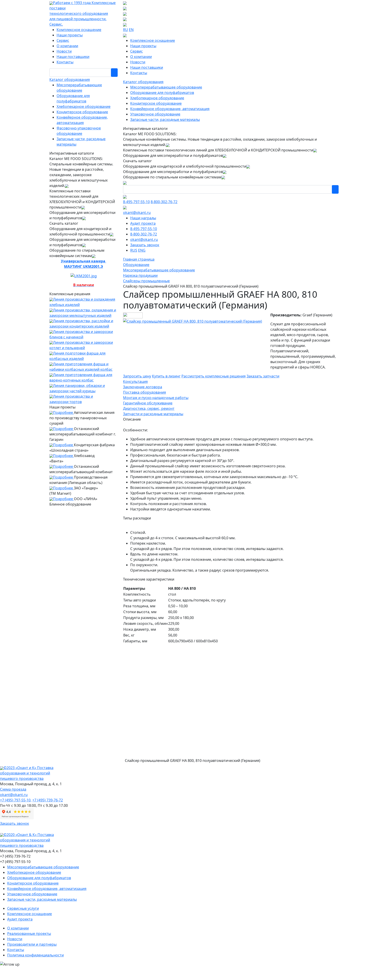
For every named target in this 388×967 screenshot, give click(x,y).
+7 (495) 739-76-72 (47, 800)
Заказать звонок (144, 244)
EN (131, 29)
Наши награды (143, 217)
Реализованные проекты (29, 933)
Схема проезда (13, 789)
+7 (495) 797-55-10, (15, 800)
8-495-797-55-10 (136, 201)
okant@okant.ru (137, 212)
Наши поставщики (73, 56)
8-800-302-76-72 (164, 201)
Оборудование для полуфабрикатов (162, 92)
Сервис (63, 40)
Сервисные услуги (23, 908)
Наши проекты (70, 35)
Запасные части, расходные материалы (165, 119)
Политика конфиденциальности (35, 955)
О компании (67, 45)
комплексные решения (213, 376)
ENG (142, 250)
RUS (133, 250)
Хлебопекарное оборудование (83, 106)
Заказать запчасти (263, 376)
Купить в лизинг (166, 376)
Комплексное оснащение (79, 29)
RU (125, 29)
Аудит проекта (143, 223)
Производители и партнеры (32, 944)
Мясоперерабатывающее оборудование (166, 87)
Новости (64, 51)
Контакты (65, 62)
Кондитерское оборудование (82, 111)
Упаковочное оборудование (155, 114)
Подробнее (63, 412)
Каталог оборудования (69, 79)
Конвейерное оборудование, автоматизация (169, 108)
